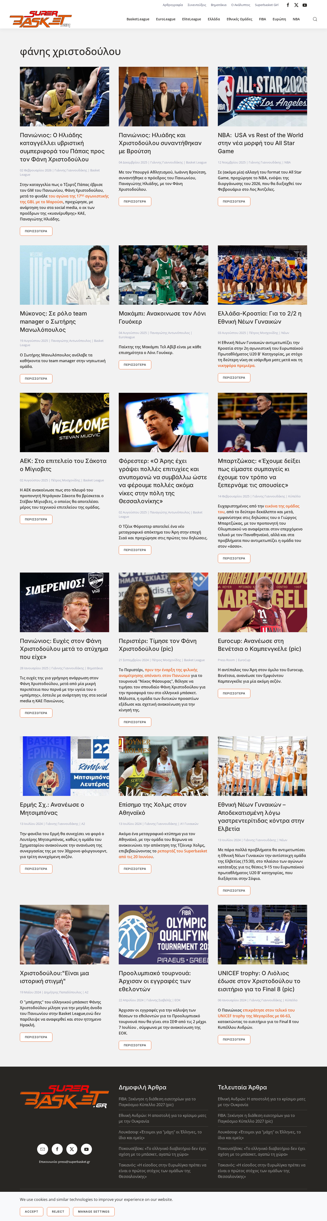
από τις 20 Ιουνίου (136, 856)
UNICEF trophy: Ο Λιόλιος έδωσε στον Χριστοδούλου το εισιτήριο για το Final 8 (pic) (259, 981)
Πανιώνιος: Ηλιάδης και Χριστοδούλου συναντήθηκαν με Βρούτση (160, 143)
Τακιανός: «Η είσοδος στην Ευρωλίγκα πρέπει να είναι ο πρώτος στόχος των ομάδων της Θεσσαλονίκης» (162, 1170)
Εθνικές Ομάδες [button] (239, 19)
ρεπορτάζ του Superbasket (182, 851)
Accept (31, 1211)
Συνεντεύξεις (197, 5)
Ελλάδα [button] (214, 19)
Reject (58, 1211)
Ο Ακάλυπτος (240, 5)
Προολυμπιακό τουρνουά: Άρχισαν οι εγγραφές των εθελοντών (155, 981)
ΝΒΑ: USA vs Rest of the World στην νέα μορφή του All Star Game (260, 143)
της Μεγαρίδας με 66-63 (267, 1015)
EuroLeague (165, 19)
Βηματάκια (218, 5)
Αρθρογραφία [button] (173, 5)
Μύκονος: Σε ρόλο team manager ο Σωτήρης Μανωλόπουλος (53, 321)
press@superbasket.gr (74, 1161)
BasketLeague (138, 19)
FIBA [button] (262, 19)
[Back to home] (41, 19)
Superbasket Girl (266, 5)
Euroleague (127, 337)
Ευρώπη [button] (279, 19)
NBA (296, 19)
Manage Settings (94, 1211)
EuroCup (244, 660)
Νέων (285, 333)
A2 (83, 824)
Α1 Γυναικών (189, 824)
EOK (177, 1000)
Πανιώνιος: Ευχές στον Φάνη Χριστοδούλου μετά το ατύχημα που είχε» (64, 648)
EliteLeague (191, 19)
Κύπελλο (294, 496)
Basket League (196, 162)
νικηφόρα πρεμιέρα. (236, 365)
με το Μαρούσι (49, 201)
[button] (315, 19)
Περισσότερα (36, 231)
